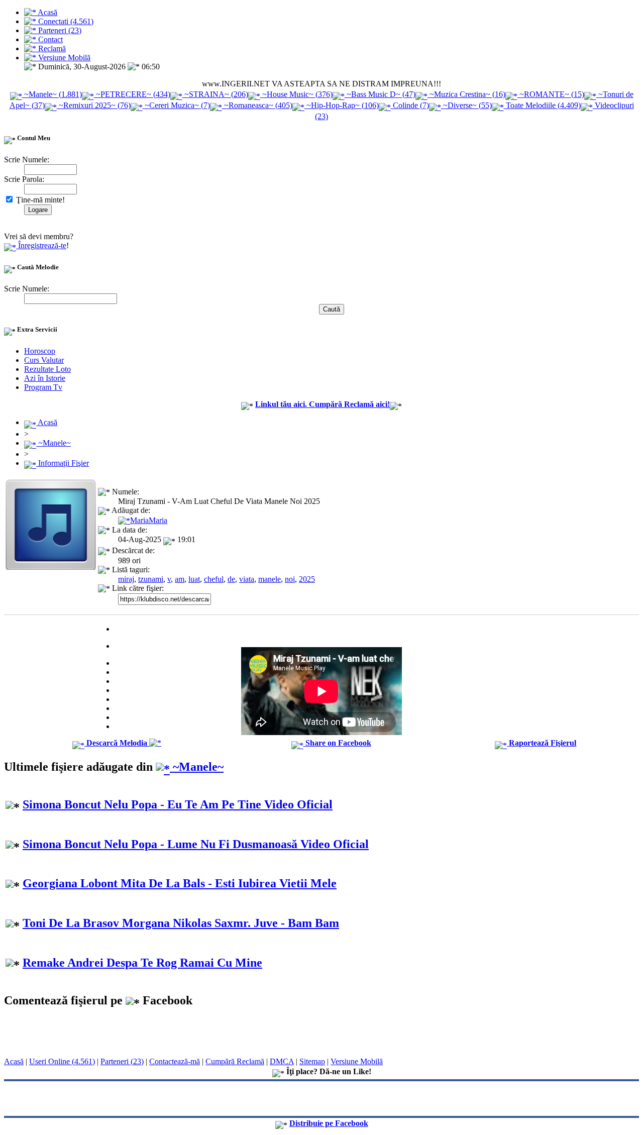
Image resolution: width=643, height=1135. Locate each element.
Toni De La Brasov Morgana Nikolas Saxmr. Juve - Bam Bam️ (181, 923)
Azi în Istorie (44, 378)
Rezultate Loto (47, 369)
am (179, 579)
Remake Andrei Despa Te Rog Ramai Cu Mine (142, 962)
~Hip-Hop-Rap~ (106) (341, 105)
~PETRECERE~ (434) (132, 94)
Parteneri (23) (122, 1061)
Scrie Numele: (26, 159)
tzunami (150, 579)
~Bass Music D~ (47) (380, 94)
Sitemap (312, 1061)
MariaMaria (148, 520)
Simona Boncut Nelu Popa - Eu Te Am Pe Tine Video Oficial (178, 804)
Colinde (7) (410, 105)
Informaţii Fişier (62, 463)
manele (269, 579)
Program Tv (43, 387)
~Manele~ (53, 443)
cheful (214, 579)
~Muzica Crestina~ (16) (466, 94)
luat (194, 579)
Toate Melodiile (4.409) (542, 105)
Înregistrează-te (41, 245)
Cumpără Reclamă (234, 1061)
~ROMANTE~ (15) (550, 94)
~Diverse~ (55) (466, 105)
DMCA (282, 1061)
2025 (307, 579)
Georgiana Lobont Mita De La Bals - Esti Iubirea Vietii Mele (180, 883)
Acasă (46, 422)
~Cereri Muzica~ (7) (176, 105)
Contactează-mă (174, 1061)
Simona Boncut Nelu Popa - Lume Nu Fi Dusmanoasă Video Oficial (196, 844)
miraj (126, 579)
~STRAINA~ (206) (215, 94)
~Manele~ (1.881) (52, 94)
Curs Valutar (44, 360)
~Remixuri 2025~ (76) (94, 105)
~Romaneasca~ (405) (257, 105)
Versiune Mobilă (357, 1061)
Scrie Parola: (24, 179)
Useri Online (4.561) (62, 1061)
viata (246, 579)
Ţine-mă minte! (39, 199)
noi (290, 579)
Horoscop (39, 351)
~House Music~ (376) (296, 94)
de (231, 579)
